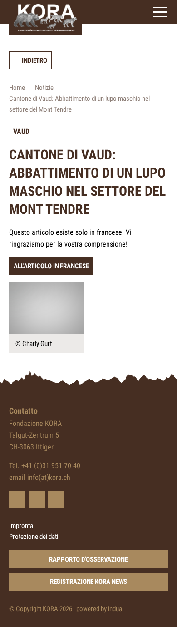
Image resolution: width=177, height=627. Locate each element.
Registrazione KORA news (89, 582)
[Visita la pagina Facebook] (37, 499)
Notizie (44, 88)
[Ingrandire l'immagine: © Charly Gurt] (46, 308)
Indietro (34, 60)
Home (17, 88)
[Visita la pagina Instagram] (56, 499)
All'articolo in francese (51, 266)
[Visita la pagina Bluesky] (17, 499)
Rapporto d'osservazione (88, 559)
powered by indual (99, 609)
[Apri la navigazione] (160, 12)
